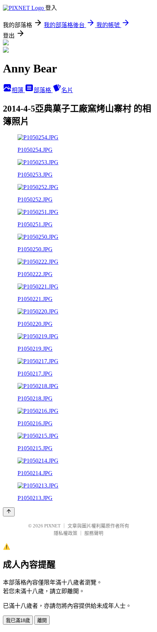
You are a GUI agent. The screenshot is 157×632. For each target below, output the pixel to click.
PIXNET (52, 525)
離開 (42, 620)
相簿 (18, 90)
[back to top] (9, 511)
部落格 (43, 90)
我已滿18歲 (18, 620)
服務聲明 (93, 533)
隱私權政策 (65, 533)
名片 (67, 90)
